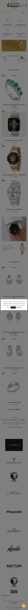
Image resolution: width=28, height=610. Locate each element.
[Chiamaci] (23, 605)
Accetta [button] (13, 307)
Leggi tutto (19, 307)
